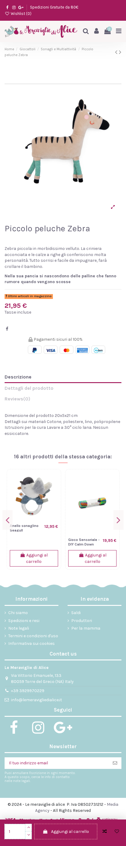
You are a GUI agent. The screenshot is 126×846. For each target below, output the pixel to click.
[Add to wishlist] (117, 831)
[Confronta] (53, 481)
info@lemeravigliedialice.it (36, 699)
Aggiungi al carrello (70, 831)
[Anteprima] (53, 502)
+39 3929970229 (27, 690)
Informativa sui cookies (31, 643)
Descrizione (18, 377)
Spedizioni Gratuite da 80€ (54, 7)
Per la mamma (85, 628)
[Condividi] (7, 329)
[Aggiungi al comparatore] (104, 831)
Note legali (18, 628)
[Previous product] (117, 52)
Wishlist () (20, 13)
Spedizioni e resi (23, 620)
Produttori (81, 620)
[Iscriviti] (115, 763)
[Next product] (120, 52)
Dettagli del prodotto (29, 388)
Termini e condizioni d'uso (33, 635)
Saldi (76, 612)
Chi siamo (18, 612)
